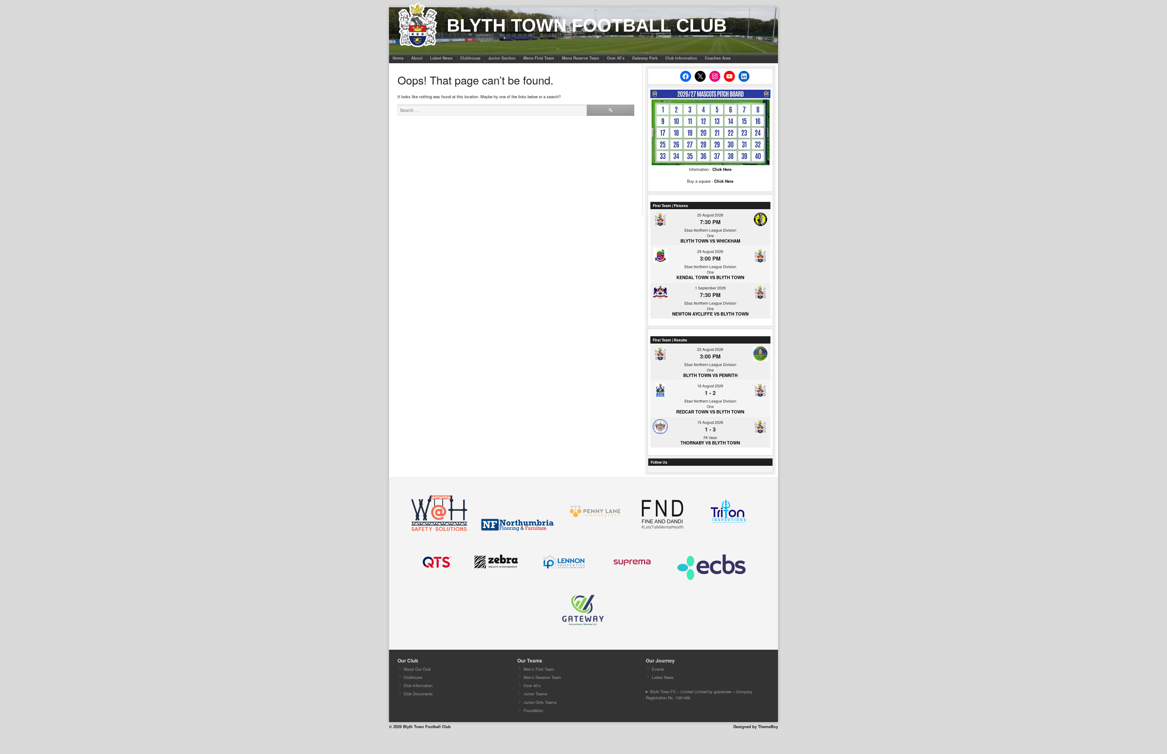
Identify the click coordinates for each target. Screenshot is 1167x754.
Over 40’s (616, 58)
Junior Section (502, 58)
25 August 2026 (710, 214)
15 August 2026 (710, 422)
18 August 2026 (710, 385)
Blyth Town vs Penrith (710, 375)
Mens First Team (538, 58)
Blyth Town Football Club (587, 25)
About (416, 58)
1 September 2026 (710, 287)
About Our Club (417, 669)
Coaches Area (718, 58)
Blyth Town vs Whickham (710, 241)
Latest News (441, 58)
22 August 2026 (710, 349)
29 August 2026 (710, 251)
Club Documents (418, 694)
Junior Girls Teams (540, 702)
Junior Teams (535, 694)
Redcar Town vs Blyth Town (710, 412)
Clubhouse (470, 58)
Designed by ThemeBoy (755, 726)
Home (398, 58)
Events (658, 669)
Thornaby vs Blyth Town (710, 443)
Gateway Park (645, 58)
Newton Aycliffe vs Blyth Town (710, 314)
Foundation (533, 710)
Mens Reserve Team (580, 58)
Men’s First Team (539, 669)
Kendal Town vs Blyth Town (710, 277)
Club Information (681, 58)
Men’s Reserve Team (542, 677)
